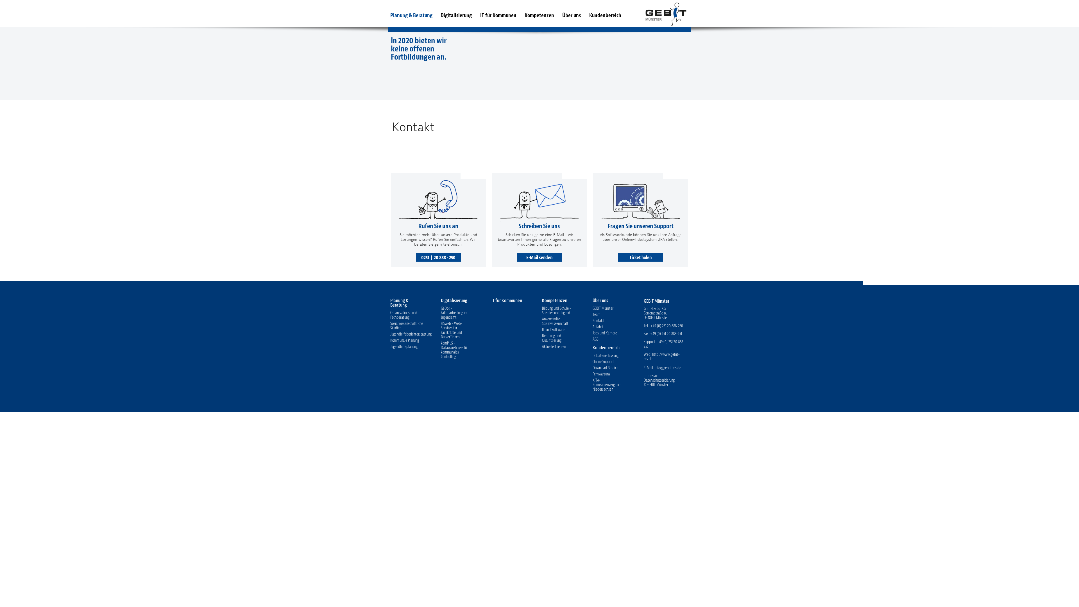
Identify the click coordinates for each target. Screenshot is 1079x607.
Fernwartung (601, 374)
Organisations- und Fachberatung (403, 315)
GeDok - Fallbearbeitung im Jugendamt (454, 313)
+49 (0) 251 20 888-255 (664, 344)
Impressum (651, 376)
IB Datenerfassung (605, 355)
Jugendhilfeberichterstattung (411, 334)
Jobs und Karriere (605, 333)
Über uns (571, 15)
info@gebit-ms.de (668, 368)
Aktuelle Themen (554, 346)
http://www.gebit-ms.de (662, 357)
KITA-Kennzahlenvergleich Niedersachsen (607, 385)
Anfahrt (598, 327)
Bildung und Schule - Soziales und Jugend (556, 311)
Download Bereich (605, 368)
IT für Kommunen (498, 15)
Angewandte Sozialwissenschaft (555, 321)
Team (596, 314)
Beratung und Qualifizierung (551, 338)
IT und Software (553, 329)
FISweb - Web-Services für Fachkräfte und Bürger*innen (451, 330)
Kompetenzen (539, 15)
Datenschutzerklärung (659, 380)
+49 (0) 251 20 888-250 (666, 326)
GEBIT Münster (665, 13)
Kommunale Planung (404, 340)
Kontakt (598, 320)
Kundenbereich (605, 15)
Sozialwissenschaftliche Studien (406, 326)
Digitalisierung (456, 15)
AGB (596, 339)
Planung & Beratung (411, 15)
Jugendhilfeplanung (404, 346)
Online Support (603, 361)
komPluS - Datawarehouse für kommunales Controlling (454, 350)
